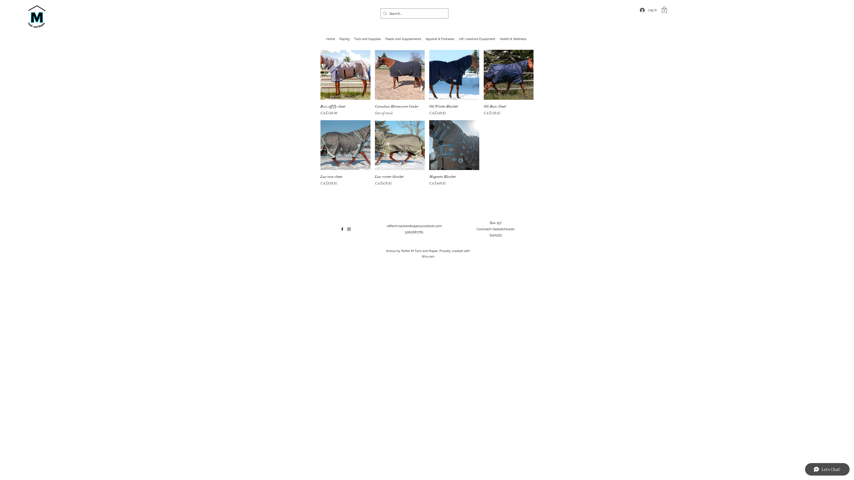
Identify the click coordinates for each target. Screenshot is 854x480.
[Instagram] (349, 229)
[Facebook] (342, 229)
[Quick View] (345, 75)
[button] (664, 10)
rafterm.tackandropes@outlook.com (414, 226)
